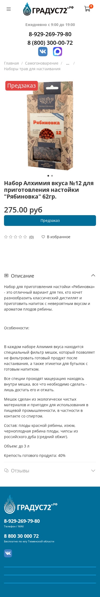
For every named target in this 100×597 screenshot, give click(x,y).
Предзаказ (50, 220)
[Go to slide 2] (52, 176)
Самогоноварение (41, 63)
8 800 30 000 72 (21, 536)
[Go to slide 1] (48, 176)
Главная (11, 63)
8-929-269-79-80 (50, 34)
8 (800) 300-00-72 (50, 42)
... (67, 63)
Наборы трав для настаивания (32, 68)
